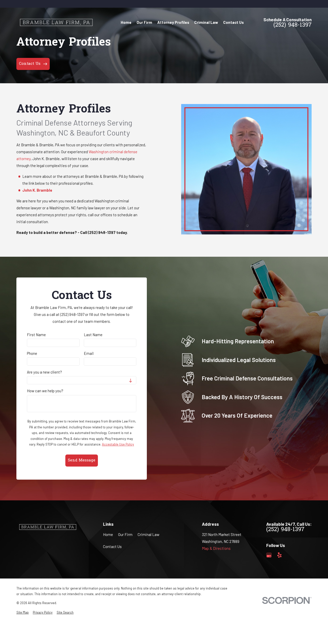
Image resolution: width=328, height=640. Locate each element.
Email (89, 353)
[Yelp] (279, 555)
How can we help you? (45, 390)
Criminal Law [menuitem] (206, 22)
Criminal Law (148, 534)
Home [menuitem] (126, 22)
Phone (32, 353)
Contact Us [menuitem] (233, 22)
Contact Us (112, 546)
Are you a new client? (44, 372)
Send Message (81, 460)
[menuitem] (22, 612)
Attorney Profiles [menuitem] (173, 22)
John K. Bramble (37, 190)
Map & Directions (216, 548)
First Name (36, 334)
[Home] (55, 22)
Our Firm (125, 534)
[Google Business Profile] (269, 555)
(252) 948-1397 (292, 25)
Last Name (93, 334)
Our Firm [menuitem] (144, 22)
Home (108, 534)
